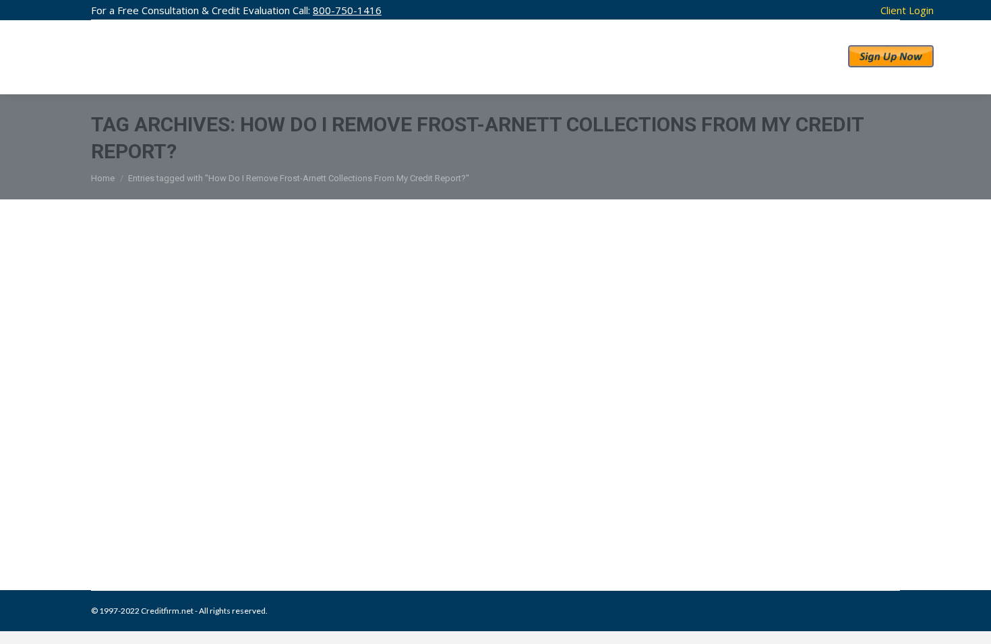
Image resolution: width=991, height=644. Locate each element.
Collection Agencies (144, 521)
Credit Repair (207, 521)
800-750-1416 (347, 10)
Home (103, 178)
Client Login (907, 10)
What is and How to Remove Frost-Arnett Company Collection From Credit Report (447, 493)
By (321, 521)
